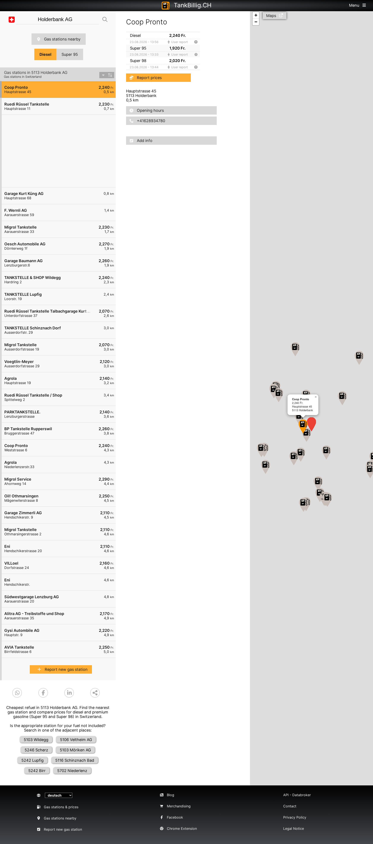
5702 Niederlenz (72, 770)
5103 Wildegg (36, 739)
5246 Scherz (36, 750)
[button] (303, 426)
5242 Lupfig (32, 760)
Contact (289, 806)
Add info (144, 140)
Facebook (175, 817)
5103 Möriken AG (75, 750)
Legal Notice (293, 828)
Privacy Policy (294, 817)
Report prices (149, 77)
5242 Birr (37, 770)
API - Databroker (297, 795)
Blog (170, 795)
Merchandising (179, 806)
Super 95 (70, 54)
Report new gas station (66, 669)
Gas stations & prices (61, 807)
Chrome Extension (182, 828)
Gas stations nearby (62, 39)
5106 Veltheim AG (76, 739)
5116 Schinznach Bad (74, 760)
